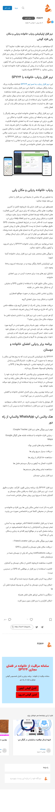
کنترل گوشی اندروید (27, 695)
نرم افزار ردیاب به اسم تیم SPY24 (35, 84)
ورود (16, 8)
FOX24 (39, 18)
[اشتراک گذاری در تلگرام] (42, 627)
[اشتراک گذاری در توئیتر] (36, 627)
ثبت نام (7, 8)
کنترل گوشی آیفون (27, 688)
